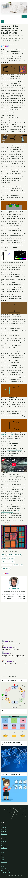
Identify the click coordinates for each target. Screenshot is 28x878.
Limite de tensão (17, 271)
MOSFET (16, 565)
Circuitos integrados (14, 554)
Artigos (3, 841)
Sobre (2, 857)
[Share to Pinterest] (5, 46)
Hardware (11, 558)
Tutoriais (4, 843)
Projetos (4, 848)
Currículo (4, 864)
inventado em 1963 (7, 434)
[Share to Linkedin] (8, 46)
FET (22, 565)
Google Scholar (6, 870)
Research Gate (5, 872)
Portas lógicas (6, 565)
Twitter (3, 829)
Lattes (3, 866)
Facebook (4, 834)
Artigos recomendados (8, 676)
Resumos (3, 845)
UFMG (2, 860)
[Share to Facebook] (3, 46)
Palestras (4, 862)
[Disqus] (14, 620)
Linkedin (4, 827)
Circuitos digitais (8, 561)
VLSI (3, 554)
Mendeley (4, 868)
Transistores (6, 568)
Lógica (4, 558)
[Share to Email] (7, 46)
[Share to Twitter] (1, 46)
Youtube (3, 831)
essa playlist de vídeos (14, 450)
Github (3, 825)
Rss (2, 850)
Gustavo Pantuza (14, 588)
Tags (2, 852)
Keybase (3, 836)
